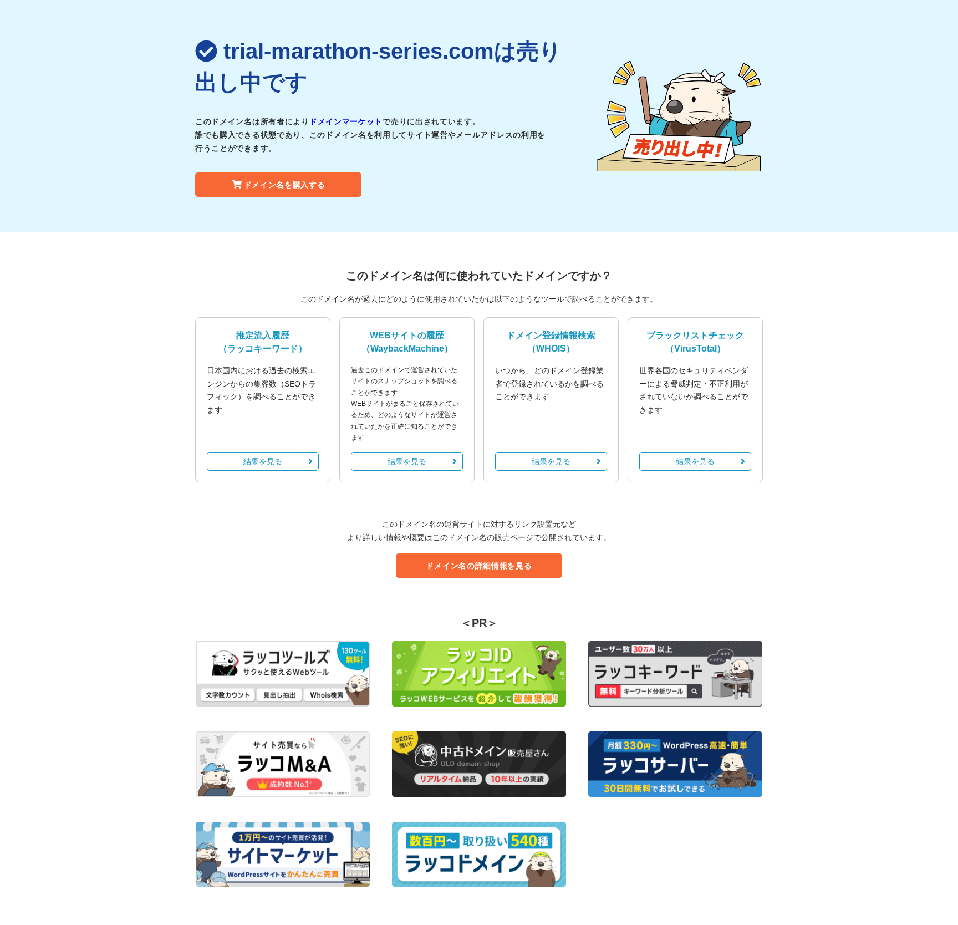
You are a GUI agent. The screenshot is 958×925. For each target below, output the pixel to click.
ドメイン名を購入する (284, 184)
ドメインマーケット (346, 121)
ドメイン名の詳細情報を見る (479, 565)
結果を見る (262, 461)
